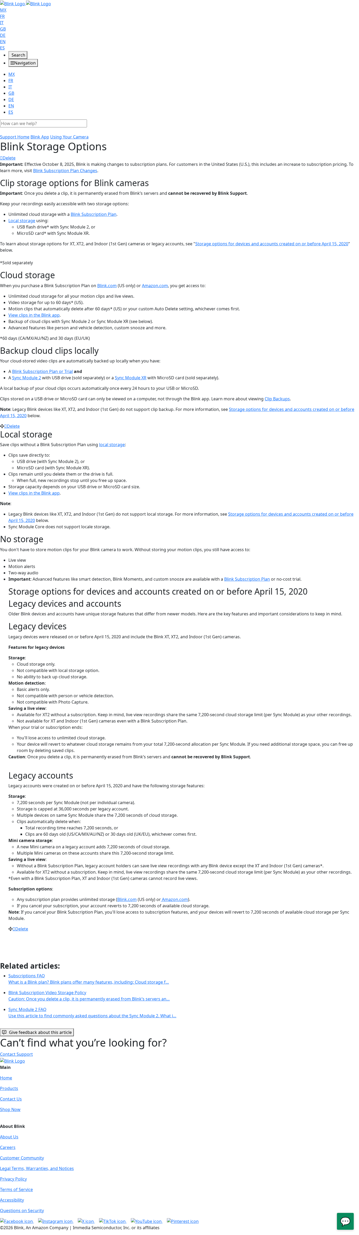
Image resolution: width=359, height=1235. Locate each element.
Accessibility (12, 1200)
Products (9, 1088)
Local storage (21, 220)
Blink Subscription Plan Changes (65, 170)
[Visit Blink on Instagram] (56, 1221)
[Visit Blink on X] (86, 1221)
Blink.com (107, 285)
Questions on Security (22, 1210)
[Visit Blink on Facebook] (17, 1221)
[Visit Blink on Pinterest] (183, 1221)
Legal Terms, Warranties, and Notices (37, 1168)
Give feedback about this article (40, 1032)
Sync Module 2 (26, 378)
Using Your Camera (69, 137)
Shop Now (10, 1109)
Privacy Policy (13, 1179)
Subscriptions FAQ (88, 979)
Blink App (39, 137)
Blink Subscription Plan (93, 214)
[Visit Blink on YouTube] (147, 1221)
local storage (112, 444)
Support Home (14, 137)
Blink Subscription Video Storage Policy (89, 996)
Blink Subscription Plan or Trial (42, 371)
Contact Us (11, 1099)
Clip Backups (277, 399)
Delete (9, 158)
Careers (8, 1147)
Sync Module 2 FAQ (92, 1013)
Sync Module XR (130, 378)
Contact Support (16, 1054)
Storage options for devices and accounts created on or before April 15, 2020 (271, 244)
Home (6, 1078)
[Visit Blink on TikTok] (113, 1221)
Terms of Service (16, 1189)
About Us (9, 1137)
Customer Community (22, 1158)
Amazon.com (155, 285)
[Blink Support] (25, 3)
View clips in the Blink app (34, 315)
